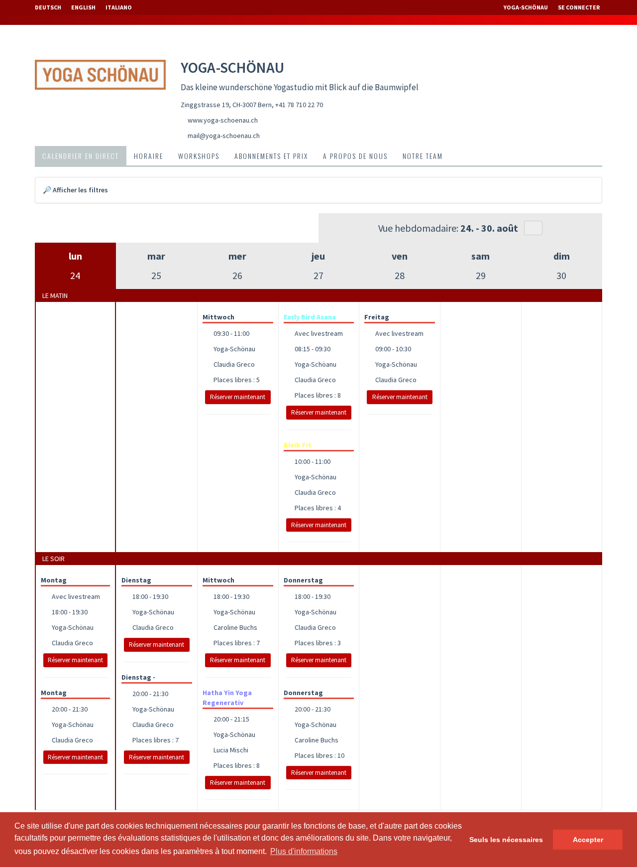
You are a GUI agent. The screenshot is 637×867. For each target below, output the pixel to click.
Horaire (148, 155)
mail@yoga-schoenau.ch (224, 135)
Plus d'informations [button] (303, 851)
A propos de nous (355, 155)
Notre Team (423, 155)
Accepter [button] (588, 840)
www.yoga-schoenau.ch (223, 120)
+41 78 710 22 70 (299, 104)
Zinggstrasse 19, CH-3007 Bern (226, 104)
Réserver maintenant (237, 397)
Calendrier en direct (80, 155)
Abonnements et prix (271, 155)
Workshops (198, 155)
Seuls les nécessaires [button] (506, 840)
